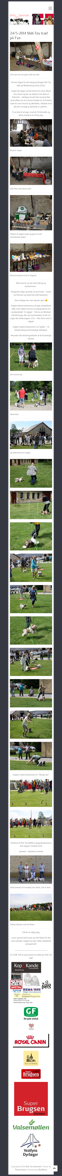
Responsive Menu (50, 8)
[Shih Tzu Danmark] (31, 15)
